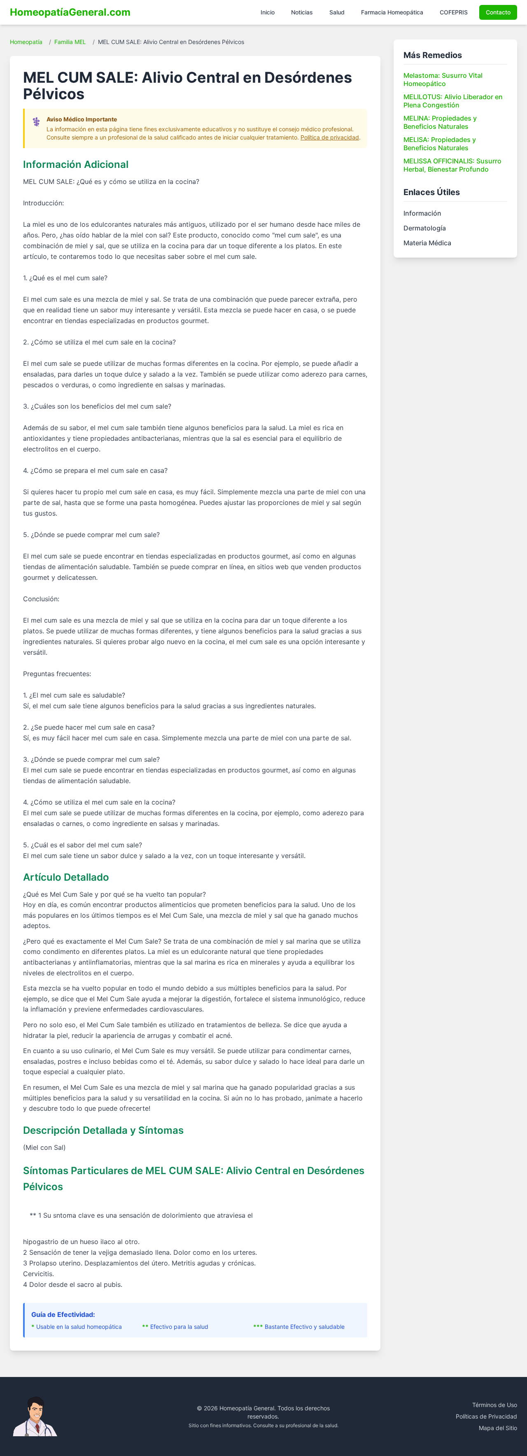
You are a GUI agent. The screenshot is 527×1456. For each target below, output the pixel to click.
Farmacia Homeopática (392, 12)
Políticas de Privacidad (486, 1416)
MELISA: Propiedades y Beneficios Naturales (439, 143)
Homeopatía (26, 41)
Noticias (302, 12)
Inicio (268, 12)
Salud (337, 12)
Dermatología (424, 228)
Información (422, 213)
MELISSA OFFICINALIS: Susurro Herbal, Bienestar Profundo (452, 165)
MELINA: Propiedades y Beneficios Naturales (440, 122)
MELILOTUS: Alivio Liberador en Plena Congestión (453, 101)
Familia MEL (70, 41)
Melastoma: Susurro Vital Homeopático (443, 79)
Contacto (498, 12)
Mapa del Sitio (498, 1427)
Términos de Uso (494, 1404)
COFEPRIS (454, 12)
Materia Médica (427, 243)
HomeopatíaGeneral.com (70, 12)
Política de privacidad (330, 137)
